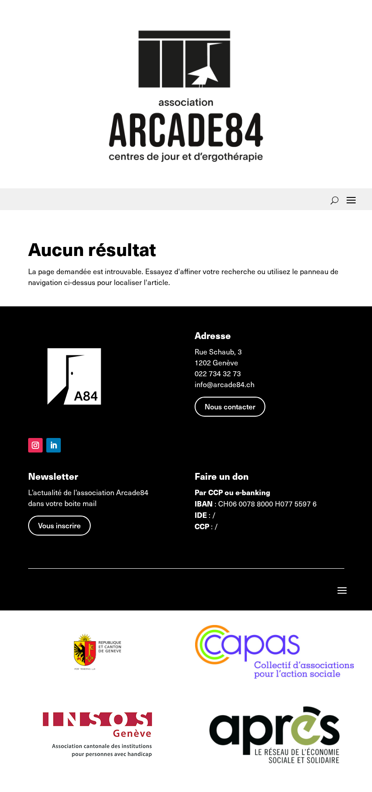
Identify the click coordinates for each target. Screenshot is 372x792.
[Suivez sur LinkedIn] (53, 445)
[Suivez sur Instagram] (35, 445)
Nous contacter (230, 406)
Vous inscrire (59, 525)
